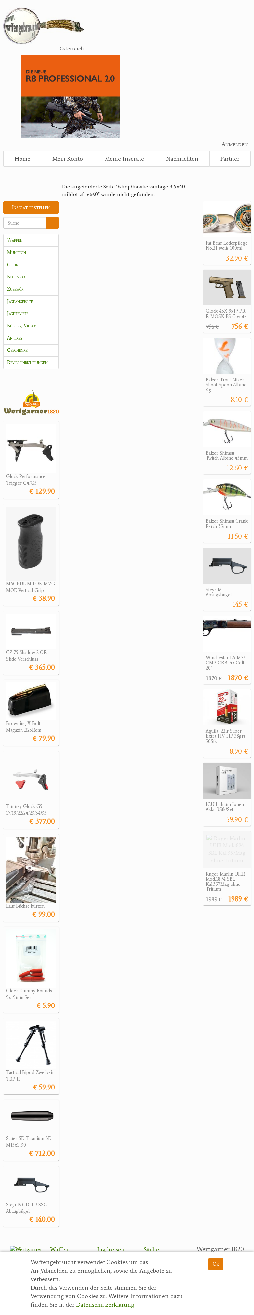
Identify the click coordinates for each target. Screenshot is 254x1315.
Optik (12, 264)
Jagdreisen (111, 1249)
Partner (229, 158)
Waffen (14, 240)
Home (22, 158)
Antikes (14, 338)
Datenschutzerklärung (105, 1304)
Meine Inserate (124, 158)
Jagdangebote (20, 301)
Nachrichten (182, 158)
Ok (216, 1264)
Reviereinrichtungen (27, 362)
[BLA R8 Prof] (70, 96)
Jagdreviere (17, 313)
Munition (16, 252)
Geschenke (17, 350)
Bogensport (18, 277)
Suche (151, 1249)
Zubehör (15, 289)
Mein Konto (67, 158)
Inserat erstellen (31, 207)
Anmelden (234, 144)
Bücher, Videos (21, 326)
